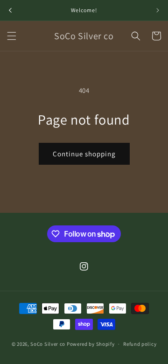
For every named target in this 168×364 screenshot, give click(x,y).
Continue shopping (84, 153)
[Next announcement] (157, 10)
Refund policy (139, 344)
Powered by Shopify (91, 344)
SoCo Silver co (47, 344)
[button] (11, 36)
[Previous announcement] (10, 10)
